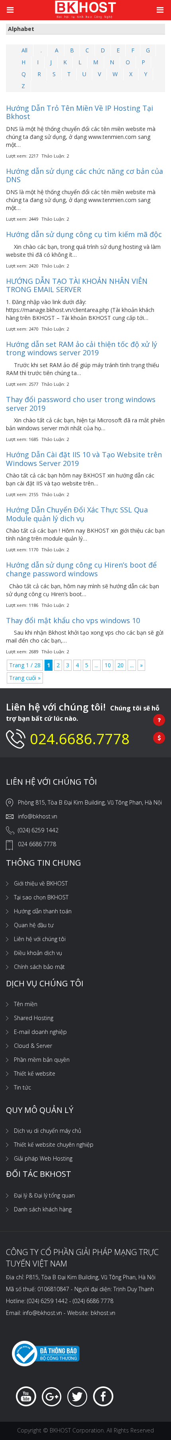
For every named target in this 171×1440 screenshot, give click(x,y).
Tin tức (22, 1087)
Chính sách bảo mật (39, 966)
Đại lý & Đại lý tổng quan (44, 1195)
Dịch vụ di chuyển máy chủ (47, 1130)
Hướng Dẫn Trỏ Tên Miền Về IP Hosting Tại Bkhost (79, 112)
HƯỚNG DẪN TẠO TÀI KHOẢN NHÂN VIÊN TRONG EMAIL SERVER (77, 285)
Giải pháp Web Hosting (43, 1158)
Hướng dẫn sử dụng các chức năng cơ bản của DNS (84, 175)
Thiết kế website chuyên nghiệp (53, 1144)
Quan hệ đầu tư (34, 925)
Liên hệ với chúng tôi (40, 939)
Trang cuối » (25, 677)
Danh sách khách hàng (43, 1209)
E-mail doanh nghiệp (40, 1032)
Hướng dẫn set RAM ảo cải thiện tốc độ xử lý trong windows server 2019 (81, 348)
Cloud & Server (33, 1045)
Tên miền (25, 1004)
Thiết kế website (34, 1073)
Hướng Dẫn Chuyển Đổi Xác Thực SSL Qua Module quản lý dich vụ (77, 514)
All (24, 50)
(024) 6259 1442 (38, 830)
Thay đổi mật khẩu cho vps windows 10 (73, 620)
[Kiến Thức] (85, 9)
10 (108, 665)
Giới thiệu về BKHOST (41, 883)
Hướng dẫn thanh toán (43, 911)
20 (120, 665)
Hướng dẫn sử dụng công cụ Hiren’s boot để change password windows (81, 569)
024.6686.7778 (80, 739)
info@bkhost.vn (37, 816)
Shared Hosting (33, 1018)
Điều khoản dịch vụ (38, 953)
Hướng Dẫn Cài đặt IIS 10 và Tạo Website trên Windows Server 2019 (84, 459)
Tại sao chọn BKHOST (41, 897)
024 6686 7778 (37, 844)
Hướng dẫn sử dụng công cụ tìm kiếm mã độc (84, 234)
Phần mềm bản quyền (42, 1059)
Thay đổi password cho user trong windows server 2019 (80, 404)
